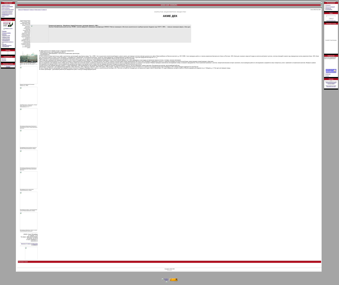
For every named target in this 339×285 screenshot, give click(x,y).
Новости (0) (20, 9)
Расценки (4, 60)
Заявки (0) (44, 9)
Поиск (3, 16)
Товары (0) (32, 9)
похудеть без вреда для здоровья (9, 66)
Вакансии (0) (26, 9)
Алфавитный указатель (7, 12)
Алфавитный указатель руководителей (7, 14)
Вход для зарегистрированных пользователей (7, 45)
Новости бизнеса (6, 8)
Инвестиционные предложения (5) (6, 40)
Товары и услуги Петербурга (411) (6, 37)
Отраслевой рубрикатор (7, 11)
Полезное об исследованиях (328, 9)
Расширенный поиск (331, 20)
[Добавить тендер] (8, 26)
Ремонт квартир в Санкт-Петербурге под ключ (331, 86)
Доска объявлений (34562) (8, 9)
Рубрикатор (328, 5)
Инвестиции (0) (38, 9)
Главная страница (6, 5)
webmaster (169, 270)
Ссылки (327, 75)
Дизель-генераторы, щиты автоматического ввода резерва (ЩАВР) (331, 82)
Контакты (4, 58)
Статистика (327, 74)
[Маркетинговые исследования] (7, 28)
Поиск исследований (330, 6)
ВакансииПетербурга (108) (6, 35)
